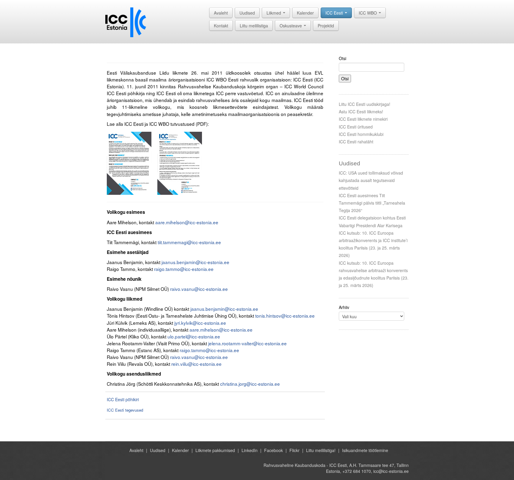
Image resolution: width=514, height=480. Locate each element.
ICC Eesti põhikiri (123, 399)
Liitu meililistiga (254, 26)
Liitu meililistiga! (321, 450)
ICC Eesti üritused (356, 127)
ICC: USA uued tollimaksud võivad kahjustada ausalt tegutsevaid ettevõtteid (371, 180)
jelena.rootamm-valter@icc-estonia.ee (247, 343)
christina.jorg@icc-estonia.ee (250, 383)
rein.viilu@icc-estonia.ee (196, 363)
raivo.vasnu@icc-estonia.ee (199, 289)
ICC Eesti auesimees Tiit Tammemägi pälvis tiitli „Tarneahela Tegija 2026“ (372, 202)
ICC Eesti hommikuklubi (361, 134)
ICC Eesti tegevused (125, 410)
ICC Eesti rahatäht (356, 142)
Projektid (326, 26)
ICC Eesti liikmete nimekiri (363, 119)
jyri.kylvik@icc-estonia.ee (200, 322)
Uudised (247, 13)
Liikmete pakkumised (215, 450)
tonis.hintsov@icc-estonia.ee (285, 315)
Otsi (342, 58)
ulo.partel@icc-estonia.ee (193, 336)
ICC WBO (368, 13)
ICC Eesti (334, 13)
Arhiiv (344, 307)
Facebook (273, 450)
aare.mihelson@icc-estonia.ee (186, 222)
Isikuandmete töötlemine (365, 450)
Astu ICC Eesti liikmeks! (361, 111)
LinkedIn (250, 450)
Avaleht (221, 13)
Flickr (294, 450)
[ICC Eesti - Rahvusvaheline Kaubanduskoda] (125, 22)
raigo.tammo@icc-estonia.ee (184, 269)
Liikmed (274, 13)
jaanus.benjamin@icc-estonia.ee (195, 262)
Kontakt (221, 26)
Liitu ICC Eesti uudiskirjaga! (364, 104)
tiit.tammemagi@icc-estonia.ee (189, 242)
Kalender (305, 13)
